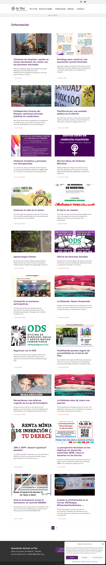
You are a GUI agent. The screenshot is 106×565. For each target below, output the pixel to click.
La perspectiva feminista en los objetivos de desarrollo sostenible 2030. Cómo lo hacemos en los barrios (73, 451)
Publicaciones (60, 9)
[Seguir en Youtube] (85, 1)
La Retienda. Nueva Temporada (73, 301)
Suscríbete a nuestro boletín (64, 550)
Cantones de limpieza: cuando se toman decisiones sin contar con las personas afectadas (31, 62)
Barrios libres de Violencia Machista (71, 162)
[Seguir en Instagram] (81, 1)
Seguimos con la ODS (25, 350)
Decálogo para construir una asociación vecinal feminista (72, 60)
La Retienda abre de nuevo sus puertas (73, 401)
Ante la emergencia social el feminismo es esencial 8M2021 (30, 501)
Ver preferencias (97, 557)
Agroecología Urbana (25, 256)
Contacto (80, 9)
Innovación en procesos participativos (26, 302)
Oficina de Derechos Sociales (72, 256)
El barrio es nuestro (67, 210)
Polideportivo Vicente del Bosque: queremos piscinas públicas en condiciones (28, 114)
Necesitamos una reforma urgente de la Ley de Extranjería (30, 401)
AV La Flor (33, 9)
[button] (103, 544)
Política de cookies (76, 561)
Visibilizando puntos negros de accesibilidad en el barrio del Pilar (73, 353)
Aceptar (72, 557)
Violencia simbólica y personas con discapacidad (30, 162)
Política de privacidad (86, 561)
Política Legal (94, 561)
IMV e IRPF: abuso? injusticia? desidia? (30, 448)
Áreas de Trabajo (45, 9)
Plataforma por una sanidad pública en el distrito (72, 112)
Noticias (71, 9)
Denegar (84, 557)
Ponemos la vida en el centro (29, 210)
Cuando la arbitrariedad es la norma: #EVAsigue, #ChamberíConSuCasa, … (72, 502)
